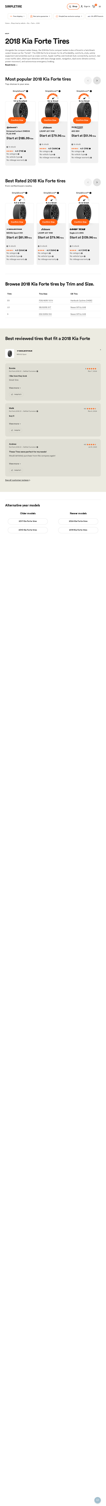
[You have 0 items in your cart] (93, 6)
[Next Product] (97, 80)
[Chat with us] (97, 1500)
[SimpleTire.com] (15, 6)
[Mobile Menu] (99, 6)
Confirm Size (17, 120)
